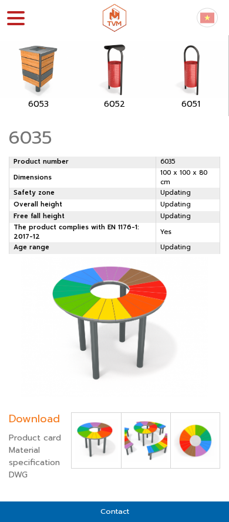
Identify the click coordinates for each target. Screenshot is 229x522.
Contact (114, 511)
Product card (35, 438)
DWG (18, 475)
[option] (38, 75)
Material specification (34, 456)
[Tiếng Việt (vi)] (207, 17)
